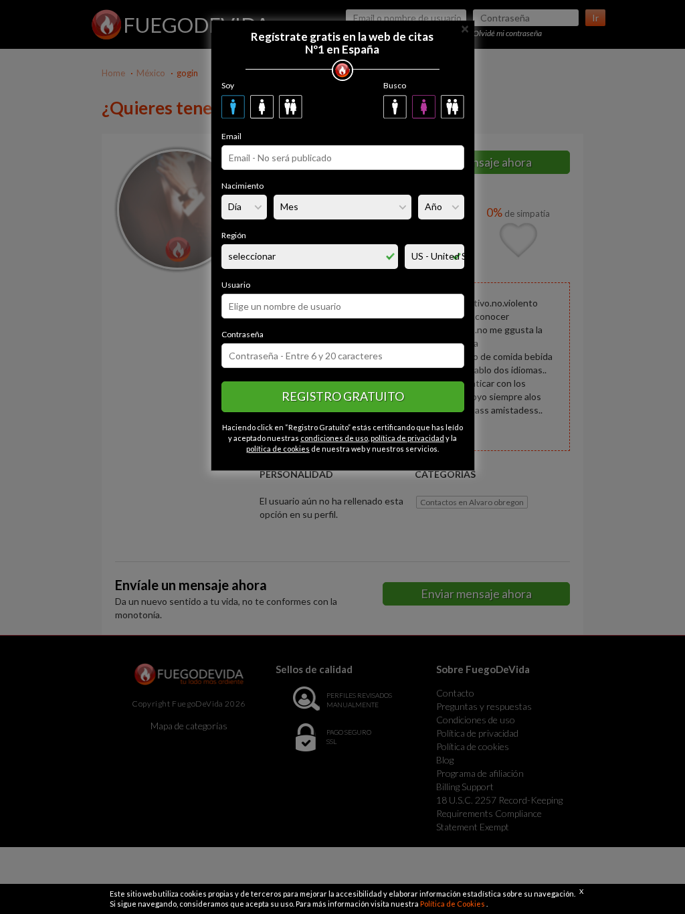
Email (231, 136)
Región (233, 235)
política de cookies (278, 448)
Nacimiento (242, 186)
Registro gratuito (343, 396)
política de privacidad (407, 438)
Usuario (235, 285)
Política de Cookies (453, 903)
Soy (227, 85)
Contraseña (242, 334)
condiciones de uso (334, 438)
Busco (394, 85)
